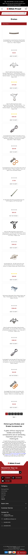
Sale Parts (3, 493)
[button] (14, 23)
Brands (2, 497)
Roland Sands (8, 454)
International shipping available (14, 5)
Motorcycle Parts (5, 489)
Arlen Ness (16, 454)
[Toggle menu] (2, 9)
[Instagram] (17, 477)
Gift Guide (3, 495)
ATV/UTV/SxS (4, 491)
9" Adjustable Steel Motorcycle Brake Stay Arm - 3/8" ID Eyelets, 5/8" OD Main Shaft (14, 200)
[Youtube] (6, 480)
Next (14, 417)
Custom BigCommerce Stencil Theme (11, 549)
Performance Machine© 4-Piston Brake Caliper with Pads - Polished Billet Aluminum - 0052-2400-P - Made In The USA (14, 297)
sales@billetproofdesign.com (10, 519)
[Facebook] (6, 477)
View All (3, 499)
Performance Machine (16, 453)
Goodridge (23, 453)
